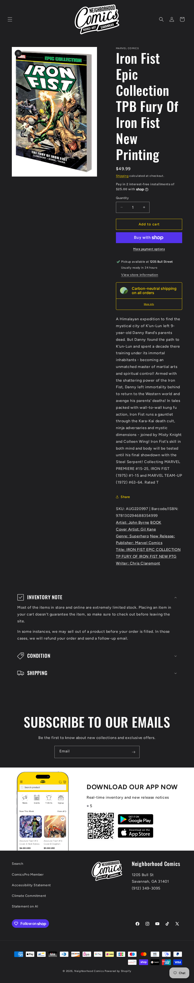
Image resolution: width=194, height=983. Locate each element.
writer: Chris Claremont (138, 563)
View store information (139, 275)
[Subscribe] (133, 752)
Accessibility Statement (31, 885)
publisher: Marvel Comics (139, 542)
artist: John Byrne (132, 522)
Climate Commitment (29, 896)
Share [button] (125, 497)
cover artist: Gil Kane (136, 529)
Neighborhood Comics (89, 971)
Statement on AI (25, 906)
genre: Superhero (132, 536)
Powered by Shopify (118, 971)
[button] (10, 19)
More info (149, 304)
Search (17, 864)
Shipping (122, 175)
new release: (162, 536)
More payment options (149, 249)
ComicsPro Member (28, 875)
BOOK (155, 522)
